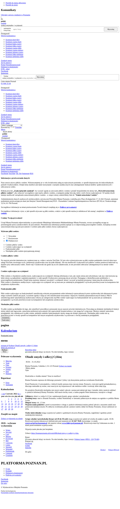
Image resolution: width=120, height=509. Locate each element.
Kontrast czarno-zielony (14, 50)
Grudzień (9, 455)
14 (6, 404)
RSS (31, 174)
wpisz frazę (9, 29)
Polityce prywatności (68, 207)
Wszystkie (12, 236)
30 (12, 409)
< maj (3, 394)
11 (18, 401)
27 (2, 409)
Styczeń (8, 432)
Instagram (4, 73)
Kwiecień (9, 439)
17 (16, 404)
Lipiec (8, 445)
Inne (7, 372)
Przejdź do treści (12, 5)
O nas (8, 469)
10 (16, 401)
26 (22, 407)
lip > (19, 394)
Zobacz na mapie (65, 366)
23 (12, 407)
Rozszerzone (13, 238)
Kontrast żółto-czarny (14, 46)
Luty (7, 434)
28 (6, 409)
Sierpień (9, 447)
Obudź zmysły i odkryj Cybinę (26, 346)
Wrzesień (9, 449)
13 (2, 404)
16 (12, 404)
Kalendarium (9, 330)
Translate (18, 127)
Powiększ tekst (30, 350)
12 (22, 401)
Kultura (11, 346)
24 (16, 407)
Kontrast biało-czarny (14, 44)
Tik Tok (19, 174)
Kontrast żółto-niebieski (14, 54)
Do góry (28, 452)
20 (2, 407)
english (3, 23)
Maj (7, 441)
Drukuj (103, 450)
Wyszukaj (110, 29)
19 (22, 404)
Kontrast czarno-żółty (14, 48)
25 (18, 407)
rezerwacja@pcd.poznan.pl (36, 423)
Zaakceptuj (5, 320)
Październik (10, 451)
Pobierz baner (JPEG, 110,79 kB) (86, 439)
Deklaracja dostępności (14, 473)
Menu (3, 129)
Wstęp (8, 430)
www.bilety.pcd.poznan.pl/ (72, 423)
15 (9, 404)
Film (7, 365)
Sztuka (8, 369)
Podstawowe (13, 241)
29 (9, 409)
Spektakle (9, 385)
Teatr (7, 363)
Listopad (9, 453)
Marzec (8, 436)
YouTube (12, 174)
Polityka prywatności (13, 475)
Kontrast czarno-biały (14, 42)
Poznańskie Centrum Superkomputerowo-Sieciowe (17, 493)
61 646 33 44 (6, 84)
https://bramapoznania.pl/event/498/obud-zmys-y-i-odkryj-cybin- (55, 433)
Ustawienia (5, 318)
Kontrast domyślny (13, 40)
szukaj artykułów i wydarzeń (11, 78)
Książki (8, 367)
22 (9, 407)
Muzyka (9, 361)
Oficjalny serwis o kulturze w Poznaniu (15, 15)
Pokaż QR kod (113, 450)
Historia (8, 374)
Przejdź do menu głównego (16, 3)
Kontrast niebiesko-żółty (15, 57)
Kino (7, 383)
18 (18, 404)
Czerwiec (9, 443)
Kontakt (9, 471)
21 (6, 407)
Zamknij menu (6, 61)
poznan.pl (4, 346)
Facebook (4, 71)
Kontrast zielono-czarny (14, 52)
